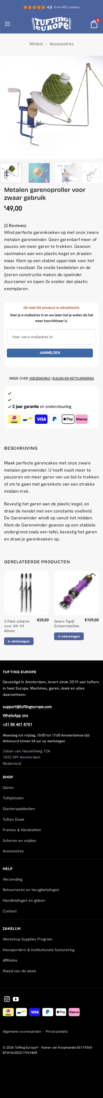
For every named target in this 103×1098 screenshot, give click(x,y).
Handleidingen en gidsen (24, 900)
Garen (8, 787)
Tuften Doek (13, 819)
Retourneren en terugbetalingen (31, 889)
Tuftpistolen (13, 798)
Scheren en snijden (19, 840)
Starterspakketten (19, 808)
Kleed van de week (19, 970)
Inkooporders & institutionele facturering (38, 949)
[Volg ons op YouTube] (16, 999)
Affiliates (10, 960)
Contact (10, 911)
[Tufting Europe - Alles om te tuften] (51, 23)
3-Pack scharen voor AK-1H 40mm (16, 626)
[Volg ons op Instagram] (7, 999)
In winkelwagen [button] (19, 641)
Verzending (12, 879)
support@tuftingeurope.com (27, 706)
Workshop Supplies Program (27, 939)
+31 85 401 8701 (17, 724)
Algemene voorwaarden (22, 1031)
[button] (7, 23)
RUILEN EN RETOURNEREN (73, 378)
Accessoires (62, 44)
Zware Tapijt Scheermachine (66, 624)
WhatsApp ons (15, 715)
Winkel (36, 44)
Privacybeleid (57, 1031)
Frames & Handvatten (22, 829)
